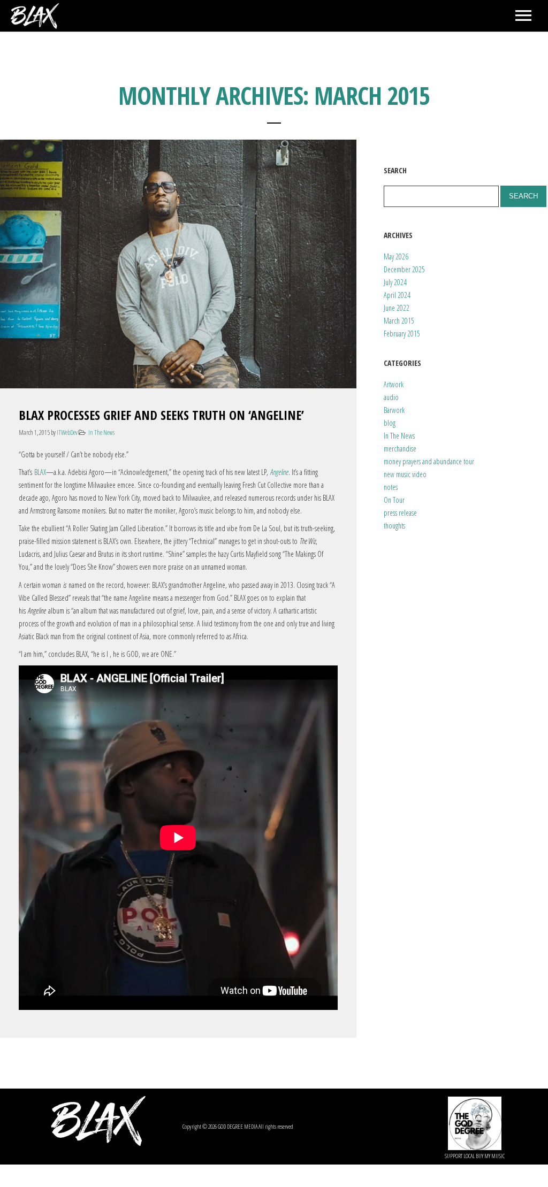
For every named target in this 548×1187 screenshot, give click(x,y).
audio (391, 397)
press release (400, 513)
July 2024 (395, 282)
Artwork (394, 384)
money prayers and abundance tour (429, 461)
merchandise (400, 448)
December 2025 (404, 269)
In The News (101, 432)
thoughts (394, 525)
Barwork (394, 410)
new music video (405, 474)
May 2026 (396, 256)
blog (389, 423)
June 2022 (396, 308)
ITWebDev (67, 432)
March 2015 (399, 321)
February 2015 (402, 333)
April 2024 (397, 295)
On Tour (394, 500)
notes (391, 487)
